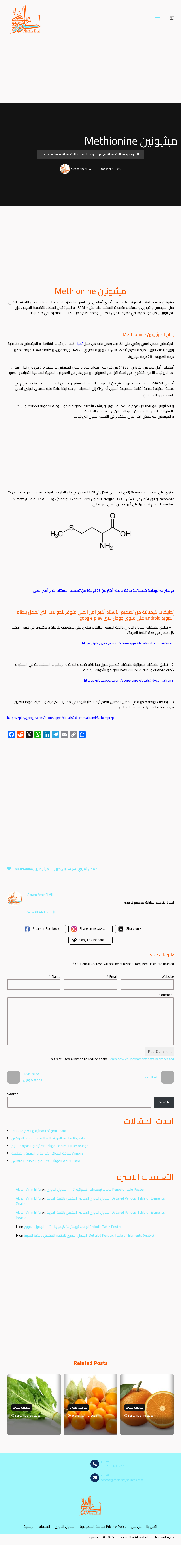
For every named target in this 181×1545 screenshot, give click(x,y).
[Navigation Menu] (157, 18)
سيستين (69, 869)
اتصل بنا (151, 1526)
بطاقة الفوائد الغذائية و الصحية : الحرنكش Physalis (48, 1138)
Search (12, 1094)
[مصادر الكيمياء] (26, 19)
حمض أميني (87, 869)
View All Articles (37, 912)
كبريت (56, 869)
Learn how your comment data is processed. (111, 1059)
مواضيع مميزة (22, 1407)
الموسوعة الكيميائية (121, 154)
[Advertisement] (90, 70)
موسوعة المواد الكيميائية (80, 154)
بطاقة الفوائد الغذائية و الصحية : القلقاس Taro (45, 1160)
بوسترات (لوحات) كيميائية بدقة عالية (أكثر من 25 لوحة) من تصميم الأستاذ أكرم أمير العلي (103, 590)
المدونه (44, 1526)
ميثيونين (41, 869)
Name (54, 976)
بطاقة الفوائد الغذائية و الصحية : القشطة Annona (47, 1153)
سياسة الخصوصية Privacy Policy (103, 1526)
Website (168, 976)
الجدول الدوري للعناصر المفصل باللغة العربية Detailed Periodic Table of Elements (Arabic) (90, 1201)
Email (112, 976)
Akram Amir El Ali (28, 1189)
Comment (165, 994)
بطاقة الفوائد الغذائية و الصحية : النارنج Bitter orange (49, 1145)
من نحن (136, 1526)
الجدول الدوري (65, 1526)
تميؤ (79, 343)
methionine (24, 869)
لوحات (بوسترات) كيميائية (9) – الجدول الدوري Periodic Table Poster (95, 1189)
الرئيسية (29, 1526)
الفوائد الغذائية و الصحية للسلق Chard (38, 1130)
